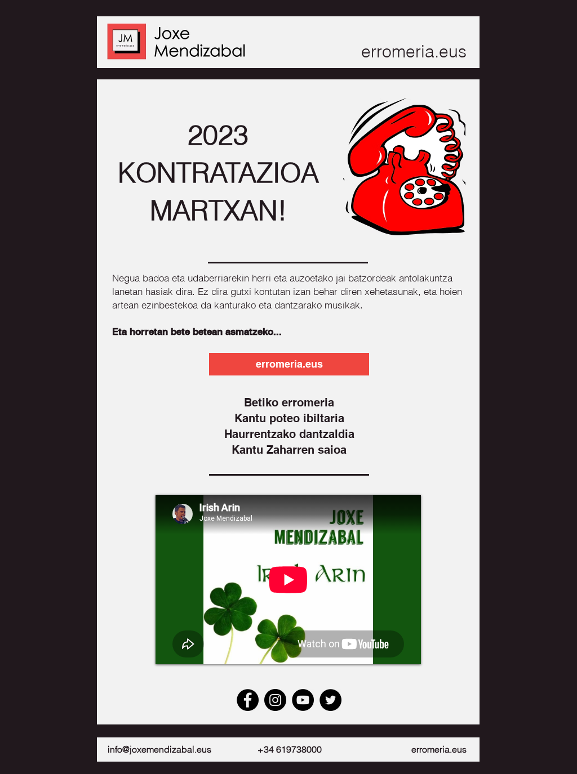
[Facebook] (248, 700)
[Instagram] (275, 700)
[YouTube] (303, 700)
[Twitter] (330, 700)
